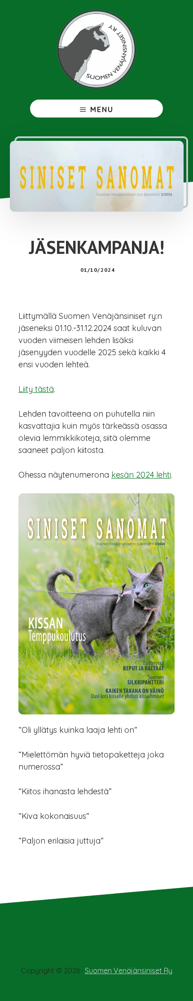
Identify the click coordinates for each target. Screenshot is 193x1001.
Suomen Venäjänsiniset (96, 49)
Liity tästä (36, 389)
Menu (102, 109)
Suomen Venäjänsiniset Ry (128, 970)
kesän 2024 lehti (141, 475)
